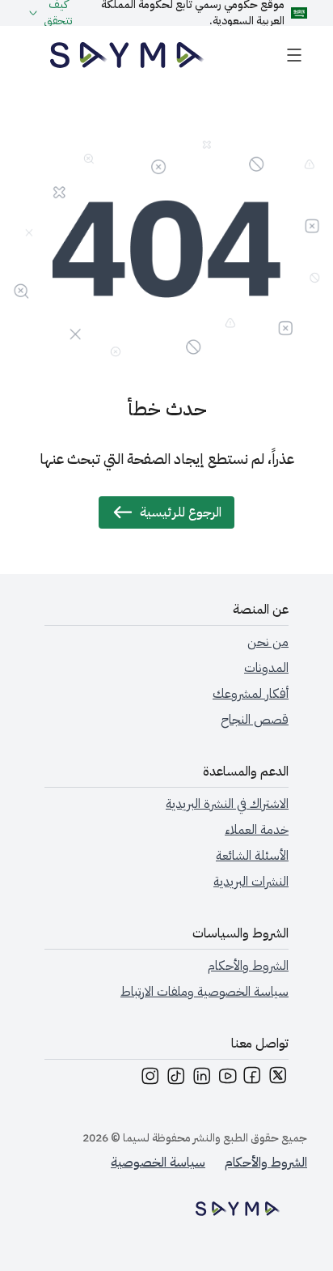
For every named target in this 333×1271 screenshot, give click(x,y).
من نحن (268, 642)
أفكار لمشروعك (251, 694)
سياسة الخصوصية (158, 1162)
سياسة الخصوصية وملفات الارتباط (204, 991)
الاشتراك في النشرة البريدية (227, 804)
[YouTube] (227, 1078)
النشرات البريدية (251, 881)
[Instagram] (149, 1078)
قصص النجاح (255, 719)
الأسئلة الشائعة (252, 855)
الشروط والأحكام (248, 966)
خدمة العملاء (257, 830)
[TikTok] (175, 1078)
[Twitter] (279, 1078)
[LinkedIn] (201, 1078)
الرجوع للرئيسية (180, 512)
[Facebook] (253, 1078)
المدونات (266, 668)
